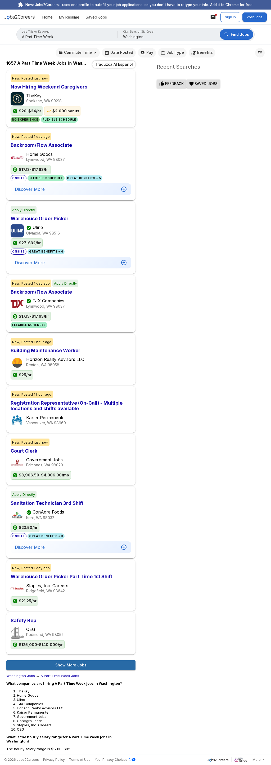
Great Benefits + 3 (46, 536)
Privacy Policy (54, 760)
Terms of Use (80, 760)
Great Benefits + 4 (46, 251)
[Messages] (213, 17)
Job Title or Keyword (36, 31)
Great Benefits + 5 (84, 178)
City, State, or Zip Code (138, 31)
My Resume (69, 17)
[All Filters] (260, 53)
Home (47, 17)
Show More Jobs (71, 665)
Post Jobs (255, 17)
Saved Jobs (96, 17)
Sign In (230, 17)
